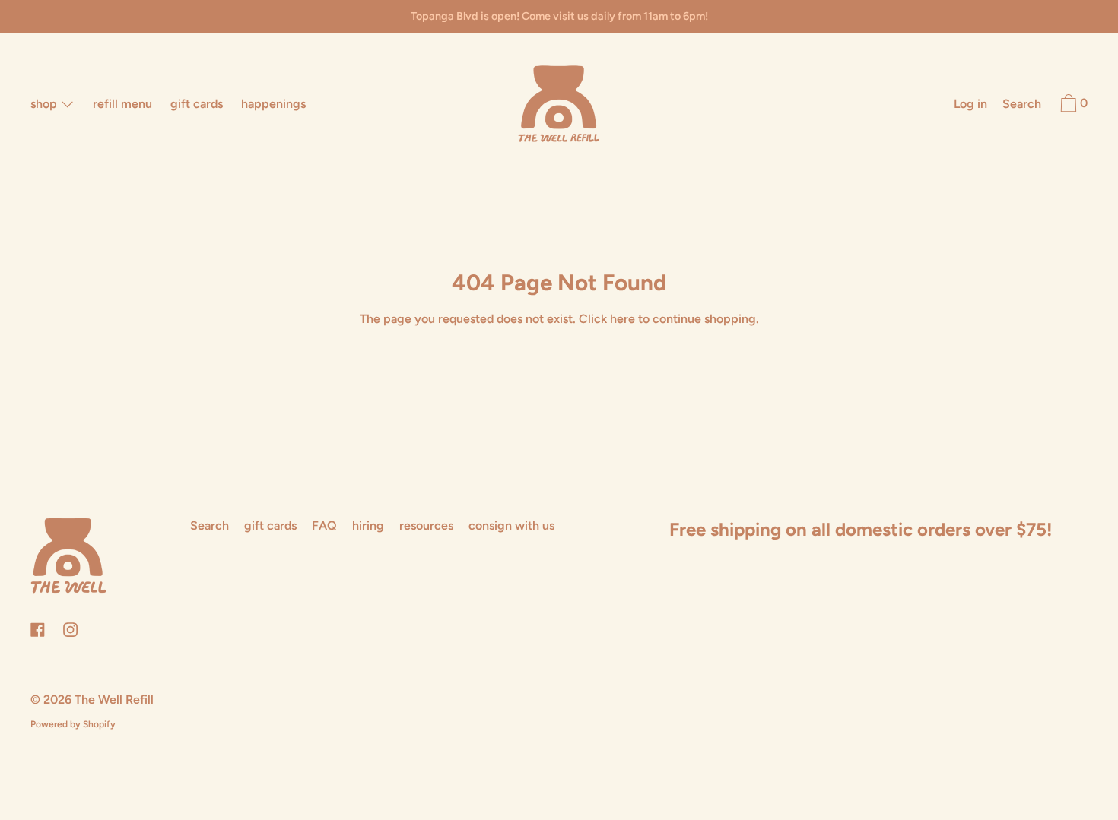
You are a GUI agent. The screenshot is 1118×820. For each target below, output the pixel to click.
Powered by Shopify (73, 724)
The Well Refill (114, 699)
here (622, 319)
